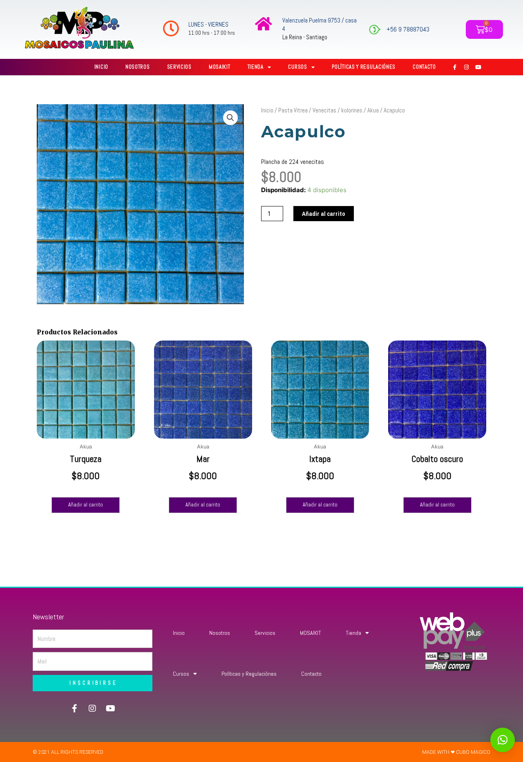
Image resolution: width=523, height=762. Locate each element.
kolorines (351, 110)
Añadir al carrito (323, 213)
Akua (373, 110)
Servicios (179, 66)
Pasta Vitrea (293, 110)
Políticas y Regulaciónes (364, 66)
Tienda (256, 66)
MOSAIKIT (219, 66)
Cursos (297, 66)
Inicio (101, 66)
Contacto (424, 66)
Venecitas (324, 110)
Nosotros (137, 66)
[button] (230, 117)
